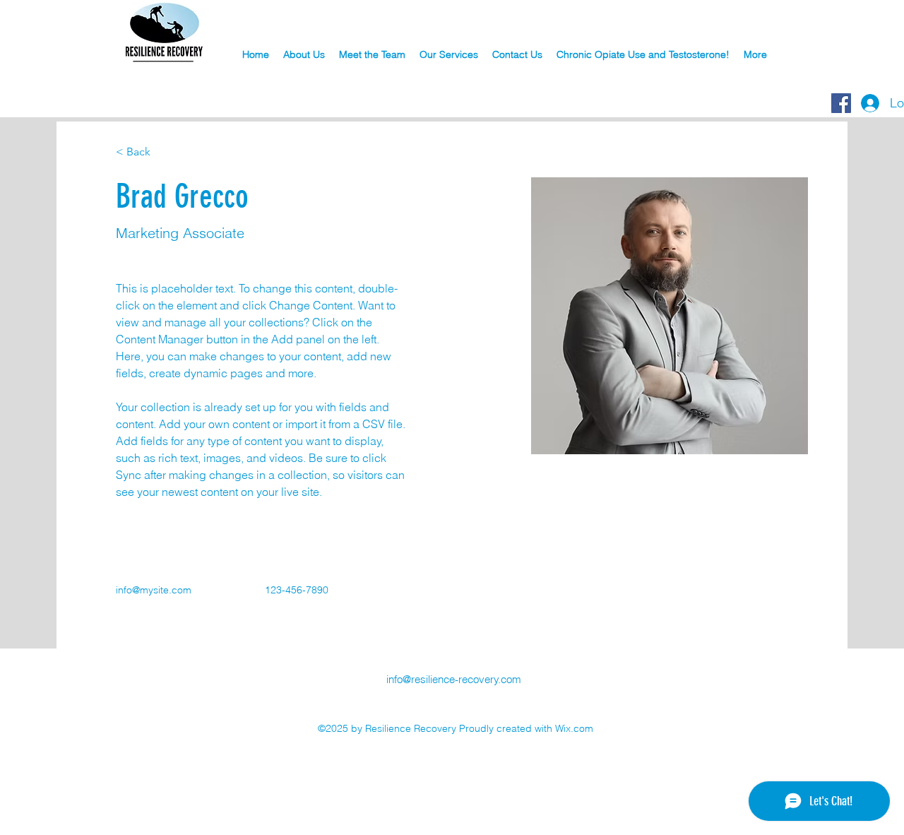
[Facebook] (841, 103)
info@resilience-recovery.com (453, 679)
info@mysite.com (153, 590)
